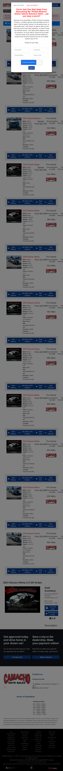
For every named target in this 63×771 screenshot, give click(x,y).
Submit (31, 68)
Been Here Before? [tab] (32, 5)
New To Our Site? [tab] (19, 5)
